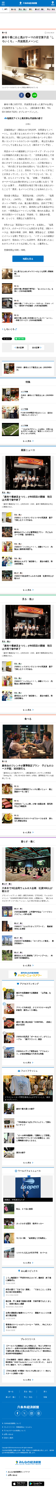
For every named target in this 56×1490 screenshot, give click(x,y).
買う (30, 9)
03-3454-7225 (9, 111)
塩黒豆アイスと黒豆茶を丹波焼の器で (24, 118)
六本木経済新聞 (28, 3)
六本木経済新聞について (12, 1423)
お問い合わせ (8, 1434)
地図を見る (28, 258)
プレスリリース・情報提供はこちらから (18, 1427)
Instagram (31, 1413)
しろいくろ (9, 329)
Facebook (17, 1413)
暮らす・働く (39, 9)
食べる (13, 9)
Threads (38, 1413)
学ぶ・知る (51, 9)
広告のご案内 (8, 1438)
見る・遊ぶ (22, 9)
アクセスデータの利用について (15, 1431)
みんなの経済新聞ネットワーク (28, 1463)
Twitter (24, 1413)
